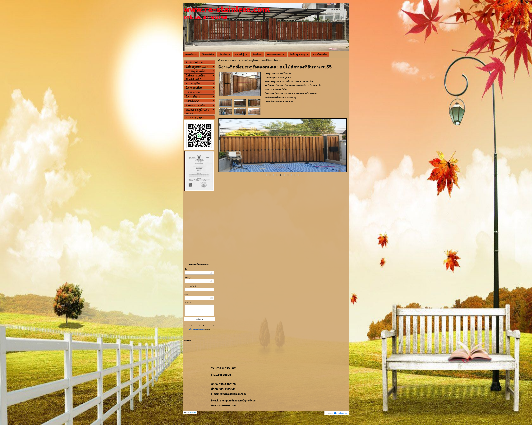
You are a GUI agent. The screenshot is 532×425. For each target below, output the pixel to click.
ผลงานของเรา (231, 60)
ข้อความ (188, 303)
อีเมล (186, 294)
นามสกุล (188, 277)
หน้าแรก (221, 60)
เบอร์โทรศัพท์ (190, 286)
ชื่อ (186, 269)
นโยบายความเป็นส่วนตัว (197, 329)
